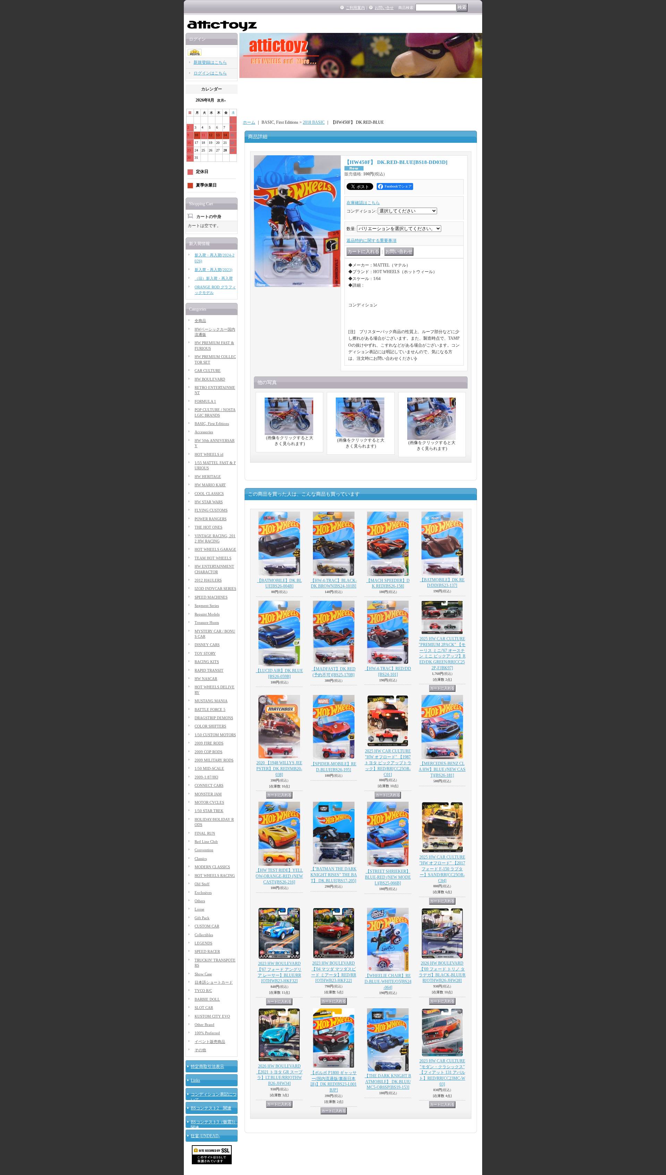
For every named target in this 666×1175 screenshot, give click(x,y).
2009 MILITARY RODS (214, 760)
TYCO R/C (203, 991)
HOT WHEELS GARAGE (215, 549)
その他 (200, 1050)
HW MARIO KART (210, 485)
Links (195, 1080)
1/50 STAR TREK (209, 811)
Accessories (204, 432)
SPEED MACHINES (211, 597)
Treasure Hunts (207, 622)
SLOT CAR (204, 1008)
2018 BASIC (314, 122)
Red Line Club (206, 841)
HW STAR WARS (209, 502)
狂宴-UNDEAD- (205, 1135)
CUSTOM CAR (207, 926)
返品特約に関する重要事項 (371, 240)
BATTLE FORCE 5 (210, 709)
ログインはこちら (210, 73)
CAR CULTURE (208, 370)
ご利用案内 (355, 8)
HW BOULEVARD (210, 379)
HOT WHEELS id (209, 454)
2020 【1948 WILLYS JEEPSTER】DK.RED (279, 768)
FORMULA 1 (205, 401)
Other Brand (204, 1024)
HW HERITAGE (208, 477)
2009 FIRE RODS (209, 743)
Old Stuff (202, 884)
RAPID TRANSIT (209, 670)
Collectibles (204, 935)
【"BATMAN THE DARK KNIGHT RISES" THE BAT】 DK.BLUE (333, 875)
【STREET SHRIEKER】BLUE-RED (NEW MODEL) (388, 877)
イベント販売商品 (210, 1041)
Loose (199, 909)
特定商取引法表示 (207, 1066)
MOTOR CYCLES (209, 802)
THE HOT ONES (208, 527)
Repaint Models (207, 614)
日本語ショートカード (214, 982)
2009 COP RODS (208, 752)
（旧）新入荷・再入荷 (214, 278)
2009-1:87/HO (206, 777)
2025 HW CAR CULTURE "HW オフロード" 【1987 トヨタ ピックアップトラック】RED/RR (388, 763)
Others (200, 901)
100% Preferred (207, 1033)
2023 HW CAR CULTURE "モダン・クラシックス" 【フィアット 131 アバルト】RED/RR (442, 1073)
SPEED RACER (207, 951)
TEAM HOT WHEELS (213, 558)
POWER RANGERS (211, 519)
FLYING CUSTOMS (211, 510)
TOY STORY (205, 653)
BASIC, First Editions (212, 423)
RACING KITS (207, 662)
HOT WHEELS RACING (215, 875)
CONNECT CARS (209, 785)
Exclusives (203, 892)
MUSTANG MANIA (211, 701)
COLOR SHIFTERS (210, 726)
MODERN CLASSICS (212, 867)
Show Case (203, 974)
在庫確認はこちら (363, 202)
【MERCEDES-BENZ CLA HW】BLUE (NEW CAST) (442, 769)
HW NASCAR (206, 679)
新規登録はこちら (210, 62)
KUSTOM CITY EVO (212, 1016)
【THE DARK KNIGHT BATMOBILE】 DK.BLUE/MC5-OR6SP (388, 1081)
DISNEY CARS (207, 645)
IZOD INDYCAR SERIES (215, 588)
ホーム (249, 122)
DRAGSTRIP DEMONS (214, 718)
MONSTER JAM (208, 794)
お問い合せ (384, 8)
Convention (204, 850)
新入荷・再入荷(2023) (213, 270)
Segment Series (207, 605)
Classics (201, 858)
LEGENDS (203, 943)
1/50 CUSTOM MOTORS (215, 735)
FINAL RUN (205, 833)
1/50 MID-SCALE (209, 768)
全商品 (200, 321)
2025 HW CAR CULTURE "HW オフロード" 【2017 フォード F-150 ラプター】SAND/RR (442, 869)
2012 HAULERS (208, 580)
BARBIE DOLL (207, 999)
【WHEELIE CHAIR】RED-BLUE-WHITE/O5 (388, 981)
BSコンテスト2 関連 (211, 1108)
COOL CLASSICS (209, 493)
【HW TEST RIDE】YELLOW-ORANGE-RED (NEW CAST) (279, 876)
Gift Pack (202, 918)
